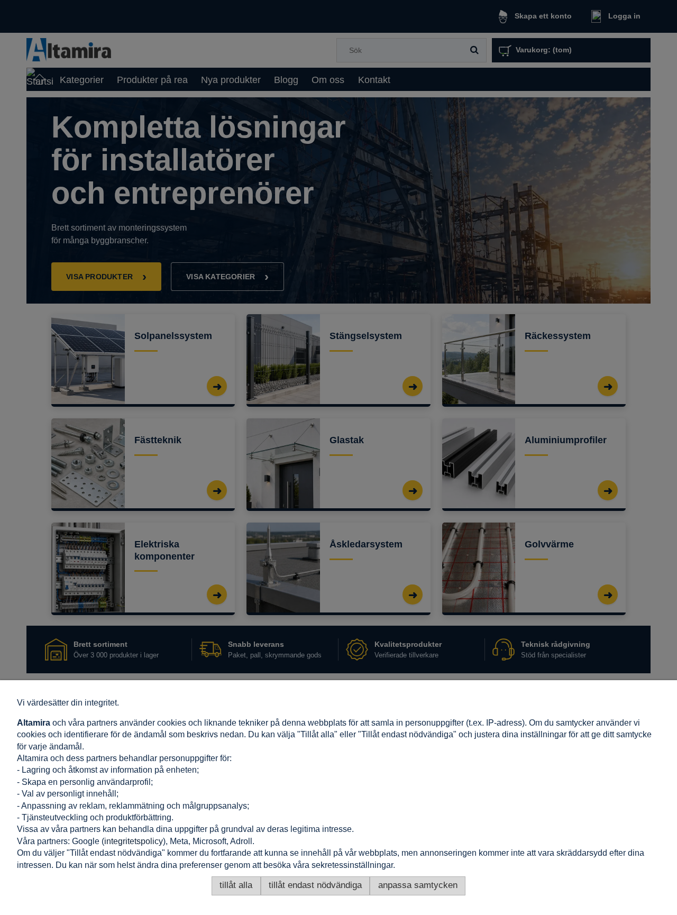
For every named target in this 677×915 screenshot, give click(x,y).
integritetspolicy (133, 841)
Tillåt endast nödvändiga (315, 885)
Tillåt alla (235, 885)
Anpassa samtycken (418, 885)
